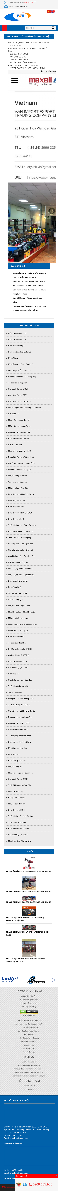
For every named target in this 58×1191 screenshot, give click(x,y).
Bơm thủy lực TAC (16, 519)
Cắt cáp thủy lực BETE (18, 779)
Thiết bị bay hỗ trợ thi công (19, 736)
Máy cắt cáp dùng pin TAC (19, 451)
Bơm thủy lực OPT (16, 507)
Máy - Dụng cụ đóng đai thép (20, 568)
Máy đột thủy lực (15, 767)
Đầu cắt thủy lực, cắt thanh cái (21, 457)
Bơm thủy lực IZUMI (16, 500)
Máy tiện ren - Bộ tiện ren (19, 606)
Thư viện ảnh (29, 1089)
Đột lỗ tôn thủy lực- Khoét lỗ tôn (21, 463)
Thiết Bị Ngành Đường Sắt (19, 785)
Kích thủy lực (13, 674)
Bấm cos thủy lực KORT (18, 661)
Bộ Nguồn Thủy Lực (16, 798)
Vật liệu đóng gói (15, 599)
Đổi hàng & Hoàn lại (29, 1007)
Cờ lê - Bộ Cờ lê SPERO (18, 655)
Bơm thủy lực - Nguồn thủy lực (21, 494)
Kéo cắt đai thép (15, 587)
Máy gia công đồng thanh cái (20, 773)
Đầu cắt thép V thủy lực (18, 630)
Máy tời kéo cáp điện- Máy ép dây (22, 624)
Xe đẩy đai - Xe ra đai (17, 593)
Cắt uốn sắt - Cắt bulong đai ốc (21, 711)
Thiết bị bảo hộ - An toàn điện (20, 816)
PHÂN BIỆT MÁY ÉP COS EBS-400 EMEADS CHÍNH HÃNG (28, 902)
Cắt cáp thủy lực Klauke (18, 835)
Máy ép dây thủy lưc (16, 804)
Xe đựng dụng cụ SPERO (19, 705)
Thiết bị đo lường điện (17, 383)
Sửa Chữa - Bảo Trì (29, 1062)
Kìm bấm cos (13, 414)
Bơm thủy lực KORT (16, 637)
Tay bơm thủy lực (15, 692)
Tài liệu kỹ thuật (29, 1086)
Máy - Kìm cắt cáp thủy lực (19, 426)
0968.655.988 (42, 1184)
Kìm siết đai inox (15, 445)
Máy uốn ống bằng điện (18, 488)
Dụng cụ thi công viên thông (20, 717)
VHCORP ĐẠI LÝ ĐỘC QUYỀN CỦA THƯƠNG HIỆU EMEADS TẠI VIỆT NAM (25, 919)
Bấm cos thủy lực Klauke (18, 828)
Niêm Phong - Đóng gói (18, 562)
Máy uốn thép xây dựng (18, 618)
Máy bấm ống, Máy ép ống (19, 841)
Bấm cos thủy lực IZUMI (18, 438)
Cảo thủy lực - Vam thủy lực (20, 680)
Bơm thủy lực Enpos (16, 346)
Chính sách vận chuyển (29, 1000)
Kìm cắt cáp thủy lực (17, 760)
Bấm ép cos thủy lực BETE (19, 742)
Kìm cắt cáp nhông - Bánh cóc (21, 364)
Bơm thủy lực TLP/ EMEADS (20, 513)
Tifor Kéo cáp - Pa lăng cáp (19, 537)
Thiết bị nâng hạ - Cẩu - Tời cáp (22, 525)
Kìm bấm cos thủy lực (17, 748)
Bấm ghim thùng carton (18, 581)
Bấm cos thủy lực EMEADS (19, 352)
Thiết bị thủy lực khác (17, 643)
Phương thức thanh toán (29, 1003)
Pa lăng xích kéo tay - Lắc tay (20, 531)
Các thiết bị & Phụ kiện (18, 729)
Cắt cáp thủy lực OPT (17, 395)
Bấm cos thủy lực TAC (17, 339)
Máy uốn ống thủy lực (17, 476)
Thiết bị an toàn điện (17, 822)
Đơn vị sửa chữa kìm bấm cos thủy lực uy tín (29, 1076)
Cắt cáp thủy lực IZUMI (18, 389)
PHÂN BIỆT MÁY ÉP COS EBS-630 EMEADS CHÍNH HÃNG (28, 871)
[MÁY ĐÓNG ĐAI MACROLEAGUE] (24, 980)
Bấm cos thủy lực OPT (17, 333)
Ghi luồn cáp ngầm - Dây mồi (20, 550)
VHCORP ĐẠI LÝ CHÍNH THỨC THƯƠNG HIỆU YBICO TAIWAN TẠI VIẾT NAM (26, 960)
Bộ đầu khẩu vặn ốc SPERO (20, 649)
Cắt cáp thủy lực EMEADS (19, 401)
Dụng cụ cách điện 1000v (19, 723)
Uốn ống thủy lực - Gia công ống (22, 377)
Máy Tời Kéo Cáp (15, 791)
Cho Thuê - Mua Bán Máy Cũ (29, 1065)
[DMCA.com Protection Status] (29, 1011)
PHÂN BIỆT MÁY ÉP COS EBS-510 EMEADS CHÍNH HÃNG (28, 891)
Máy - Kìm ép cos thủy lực (19, 420)
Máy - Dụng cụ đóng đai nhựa (21, 575)
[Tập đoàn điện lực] (45, 980)
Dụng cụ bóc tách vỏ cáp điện (21, 698)
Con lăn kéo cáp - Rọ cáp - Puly (21, 556)
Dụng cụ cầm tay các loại (19, 432)
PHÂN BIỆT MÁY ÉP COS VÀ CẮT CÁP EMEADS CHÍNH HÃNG (27, 933)
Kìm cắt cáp (13, 358)
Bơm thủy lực (14, 754)
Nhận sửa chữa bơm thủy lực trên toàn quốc (29, 1069)
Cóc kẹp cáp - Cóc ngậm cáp (20, 544)
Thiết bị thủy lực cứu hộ (18, 686)
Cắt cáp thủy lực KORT (18, 667)
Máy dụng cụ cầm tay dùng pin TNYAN (24, 407)
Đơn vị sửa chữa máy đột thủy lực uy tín (29, 1072)
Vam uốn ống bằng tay (18, 482)
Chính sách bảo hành (29, 996)
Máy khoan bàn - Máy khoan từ (21, 612)
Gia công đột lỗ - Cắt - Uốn (19, 370)
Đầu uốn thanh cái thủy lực (19, 469)
